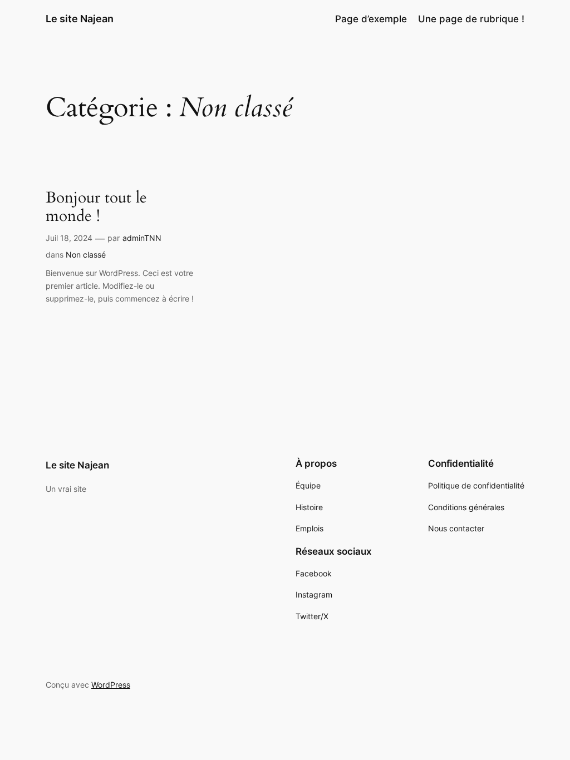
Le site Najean (80, 18)
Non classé (86, 254)
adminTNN (141, 238)
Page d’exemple (371, 18)
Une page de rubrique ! (471, 18)
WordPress (110, 684)
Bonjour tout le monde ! (96, 207)
